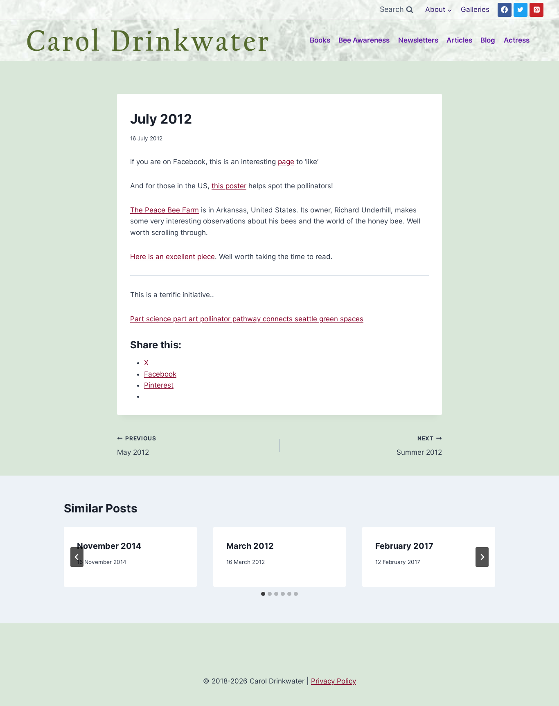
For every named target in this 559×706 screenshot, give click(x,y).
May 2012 (136, 446)
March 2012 (250, 546)
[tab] (263, 594)
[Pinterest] (536, 10)
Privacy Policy (333, 681)
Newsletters (418, 40)
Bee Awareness (364, 40)
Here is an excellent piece (172, 257)
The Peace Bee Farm (164, 210)
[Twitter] (520, 10)
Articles (459, 40)
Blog (487, 40)
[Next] (482, 557)
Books (320, 40)
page (286, 162)
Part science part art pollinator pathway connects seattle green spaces (246, 319)
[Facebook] (505, 10)
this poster (229, 186)
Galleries (475, 9)
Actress (517, 40)
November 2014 (109, 546)
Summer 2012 (419, 446)
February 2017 (404, 546)
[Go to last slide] (76, 557)
